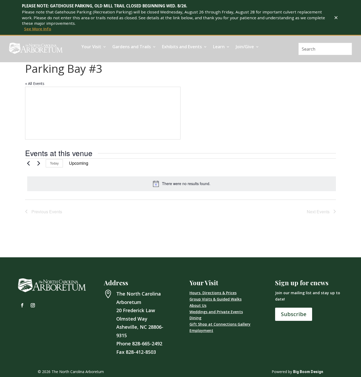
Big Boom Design (308, 372)
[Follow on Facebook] (22, 305)
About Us (197, 305)
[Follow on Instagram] (33, 305)
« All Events (34, 83)
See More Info (37, 28)
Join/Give (245, 47)
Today (54, 163)
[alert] (181, 183)
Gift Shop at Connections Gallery (220, 324)
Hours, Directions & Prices (213, 292)
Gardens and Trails (131, 47)
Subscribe (293, 314)
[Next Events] (38, 163)
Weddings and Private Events (216, 311)
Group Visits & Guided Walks (215, 299)
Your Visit (91, 47)
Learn (219, 47)
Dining (195, 317)
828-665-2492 (147, 343)
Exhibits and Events (182, 47)
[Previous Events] (28, 163)
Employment (201, 330)
